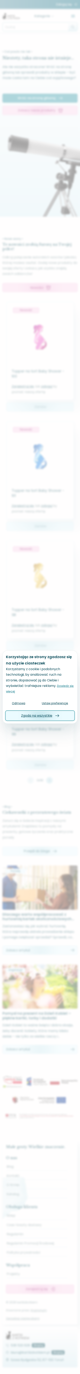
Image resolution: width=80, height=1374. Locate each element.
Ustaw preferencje (55, 703)
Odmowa (18, 703)
